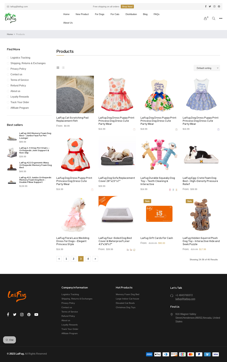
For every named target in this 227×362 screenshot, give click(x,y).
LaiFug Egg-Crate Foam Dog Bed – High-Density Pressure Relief (200, 181)
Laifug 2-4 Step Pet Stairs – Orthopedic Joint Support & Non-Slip (34, 150)
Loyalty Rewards (20, 96)
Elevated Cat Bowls (125, 303)
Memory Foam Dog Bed (127, 294)
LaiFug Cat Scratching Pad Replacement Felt (72, 119)
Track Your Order (20, 102)
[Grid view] (57, 67)
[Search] (213, 18)
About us (15, 91)
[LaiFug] (10, 18)
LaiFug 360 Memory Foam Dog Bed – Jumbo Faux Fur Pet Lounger (35, 135)
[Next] (95, 259)
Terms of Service (20, 80)
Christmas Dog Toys (125, 307)
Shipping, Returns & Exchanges (28, 63)
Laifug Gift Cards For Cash (157, 238)
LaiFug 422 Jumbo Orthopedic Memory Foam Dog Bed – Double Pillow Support (35, 180)
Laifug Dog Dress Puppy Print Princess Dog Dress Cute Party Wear (116, 121)
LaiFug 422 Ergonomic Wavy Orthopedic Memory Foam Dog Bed (35, 165)
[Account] (220, 18)
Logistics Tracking (20, 57)
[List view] (63, 67)
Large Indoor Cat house (127, 298)
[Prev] (59, 259)
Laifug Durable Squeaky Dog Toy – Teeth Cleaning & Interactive (158, 181)
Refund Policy (18, 85)
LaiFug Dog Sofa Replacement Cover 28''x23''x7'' (117, 180)
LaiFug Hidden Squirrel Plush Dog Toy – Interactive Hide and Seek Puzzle (201, 241)
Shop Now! (127, 6)
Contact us (16, 74)
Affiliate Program (20, 108)
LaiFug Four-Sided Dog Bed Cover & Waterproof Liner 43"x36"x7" (115, 241)
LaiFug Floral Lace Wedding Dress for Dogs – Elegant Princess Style (72, 241)
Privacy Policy (18, 69)
